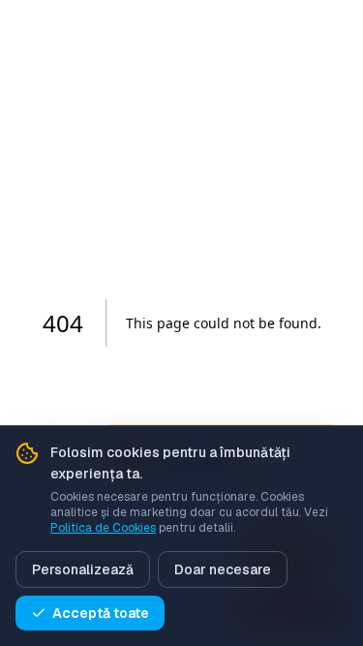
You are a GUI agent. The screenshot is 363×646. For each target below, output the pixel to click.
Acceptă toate (100, 613)
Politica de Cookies (103, 528)
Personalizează (83, 569)
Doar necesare (222, 569)
